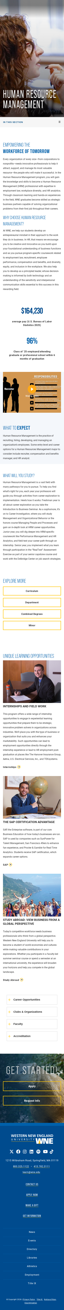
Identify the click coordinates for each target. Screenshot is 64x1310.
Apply (32, 1086)
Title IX (32, 1283)
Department (32, 602)
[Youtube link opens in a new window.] (45, 1149)
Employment (32, 1274)
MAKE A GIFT (32, 1205)
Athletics (32, 1266)
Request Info (32, 1100)
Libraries (32, 1257)
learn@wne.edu (31, 1172)
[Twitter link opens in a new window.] (11, 1149)
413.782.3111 (42, 1166)
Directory (32, 1249)
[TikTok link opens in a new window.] (51, 1149)
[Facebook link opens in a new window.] (18, 1149)
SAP (5, 864)
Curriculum (32, 590)
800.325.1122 (21, 1166)
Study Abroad (11, 979)
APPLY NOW (32, 1194)
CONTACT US (32, 1184)
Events (32, 1240)
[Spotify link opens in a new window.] (38, 1149)
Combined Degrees (32, 613)
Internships (9, 767)
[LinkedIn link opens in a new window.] (31, 1149)
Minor (32, 625)
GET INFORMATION (32, 1215)
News (32, 1231)
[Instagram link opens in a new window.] (25, 1149)
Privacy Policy (29, 1299)
